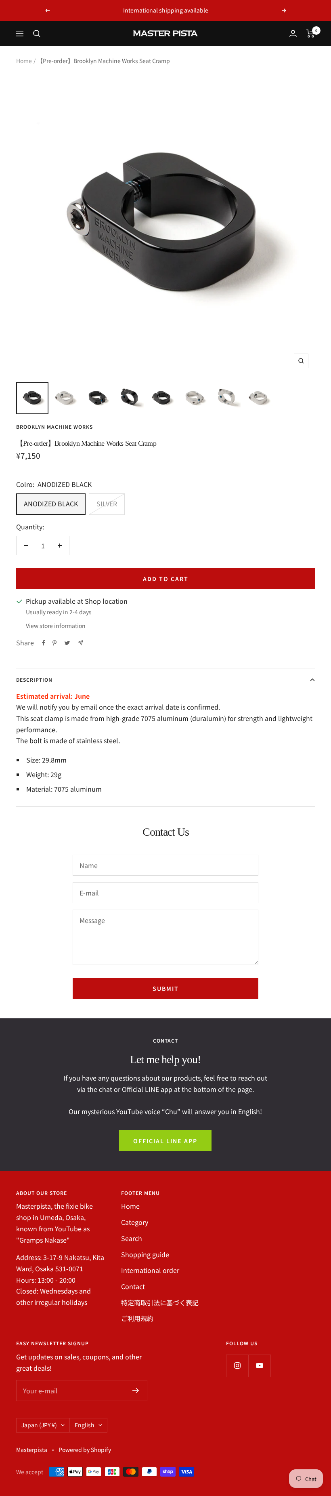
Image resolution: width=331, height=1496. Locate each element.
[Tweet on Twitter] (67, 643)
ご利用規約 (137, 1318)
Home (24, 61)
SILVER (106, 503)
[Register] (135, 1390)
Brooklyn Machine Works (54, 426)
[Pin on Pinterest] (54, 643)
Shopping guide (145, 1254)
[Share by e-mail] (80, 642)
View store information (56, 626)
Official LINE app (165, 1141)
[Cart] (310, 33)
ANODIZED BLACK (51, 503)
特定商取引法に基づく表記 (160, 1302)
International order (150, 1270)
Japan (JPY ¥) (39, 1425)
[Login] (293, 33)
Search (131, 1238)
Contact (133, 1286)
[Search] (36, 33)
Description (34, 679)
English (84, 1425)
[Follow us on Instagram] (237, 1366)
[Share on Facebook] (43, 643)
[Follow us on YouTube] (259, 1366)
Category (134, 1222)
